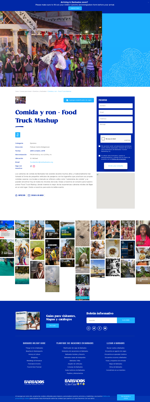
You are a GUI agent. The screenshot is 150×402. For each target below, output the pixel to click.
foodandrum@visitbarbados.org (41, 162)
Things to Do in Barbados (34, 348)
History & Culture (34, 354)
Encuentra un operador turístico (116, 354)
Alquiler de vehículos (75, 364)
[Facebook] (31, 166)
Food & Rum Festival (34, 367)
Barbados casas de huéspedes (75, 357)
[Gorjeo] (94, 328)
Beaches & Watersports (34, 351)
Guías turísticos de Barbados (75, 370)
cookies (26, 398)
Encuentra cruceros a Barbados (116, 357)
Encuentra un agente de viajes (115, 351)
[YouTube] (105, 328)
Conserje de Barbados (75, 367)
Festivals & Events (34, 364)
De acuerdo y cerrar (126, 397)
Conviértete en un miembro (115, 370)
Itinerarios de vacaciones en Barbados (75, 351)
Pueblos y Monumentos (75, 373)
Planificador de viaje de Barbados (74, 348)
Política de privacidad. (119, 159)
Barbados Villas (75, 360)
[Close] (148, 2)
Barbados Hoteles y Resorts (75, 354)
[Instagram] (34, 166)
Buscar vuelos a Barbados (115, 348)
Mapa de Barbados (115, 364)
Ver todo (52, 325)
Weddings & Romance (34, 360)
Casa (17, 91)
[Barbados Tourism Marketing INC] (34, 382)
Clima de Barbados (115, 367)
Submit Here (75, 8)
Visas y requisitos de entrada (116, 360)
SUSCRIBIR (125, 320)
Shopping (34, 357)
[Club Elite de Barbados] (75, 382)
